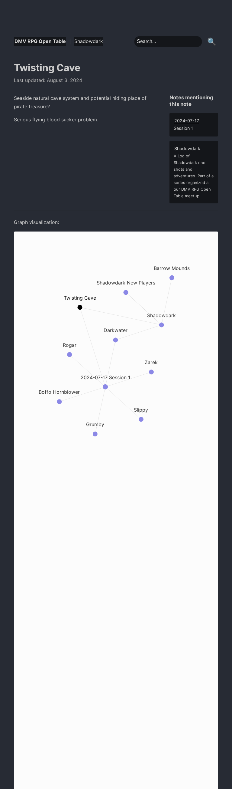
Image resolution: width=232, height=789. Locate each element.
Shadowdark (88, 41)
